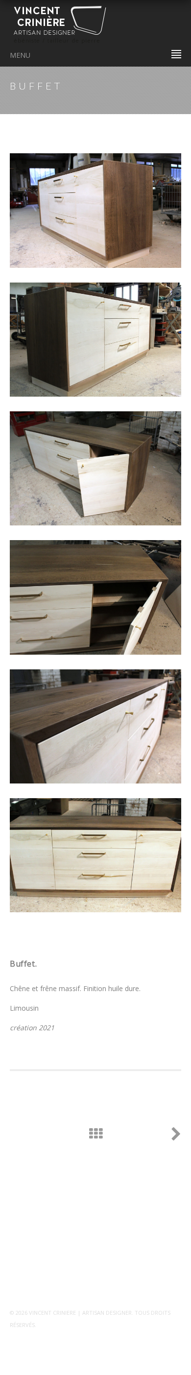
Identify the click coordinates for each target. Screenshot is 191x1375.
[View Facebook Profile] (12, 1277)
